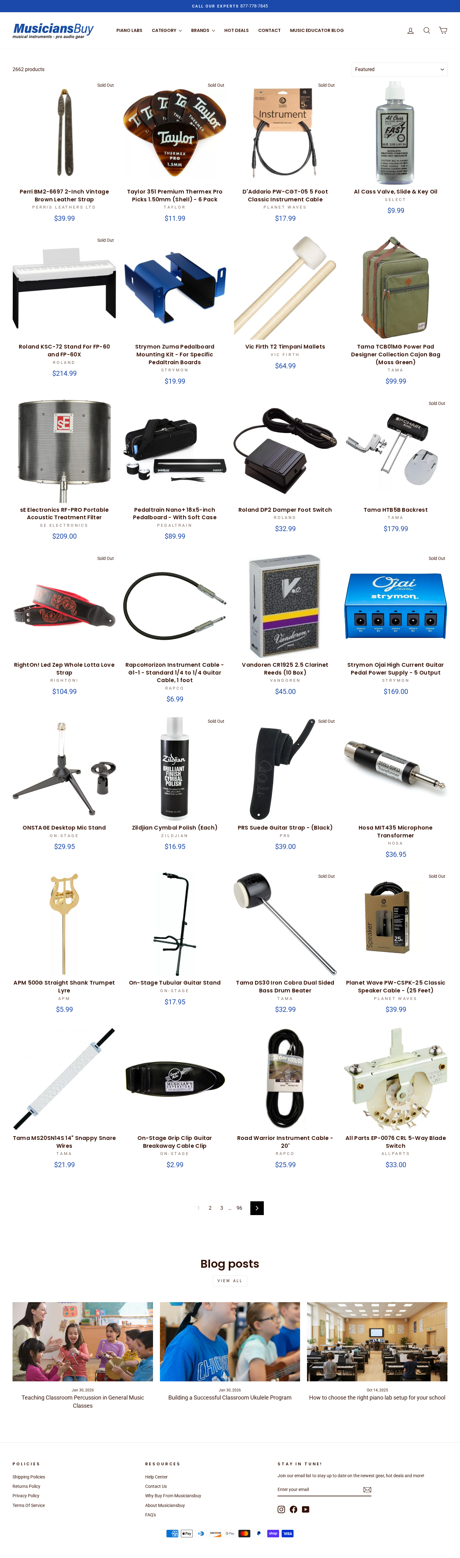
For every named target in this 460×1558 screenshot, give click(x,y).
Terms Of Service (29, 1505)
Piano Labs (129, 30)
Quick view (64, 177)
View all (230, 1281)
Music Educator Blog (317, 30)
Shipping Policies (29, 1476)
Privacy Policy (26, 1495)
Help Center (156, 1476)
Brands (200, 30)
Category (164, 30)
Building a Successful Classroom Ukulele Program (230, 1397)
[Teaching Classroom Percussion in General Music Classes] (83, 1341)
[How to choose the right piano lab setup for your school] (377, 1341)
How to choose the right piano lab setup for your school (377, 1397)
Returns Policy (26, 1486)
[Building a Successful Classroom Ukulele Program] (230, 1341)
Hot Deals (236, 30)
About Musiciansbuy (165, 1505)
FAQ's (150, 1514)
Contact (269, 30)
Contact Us (156, 1486)
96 (239, 1208)
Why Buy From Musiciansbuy (173, 1495)
